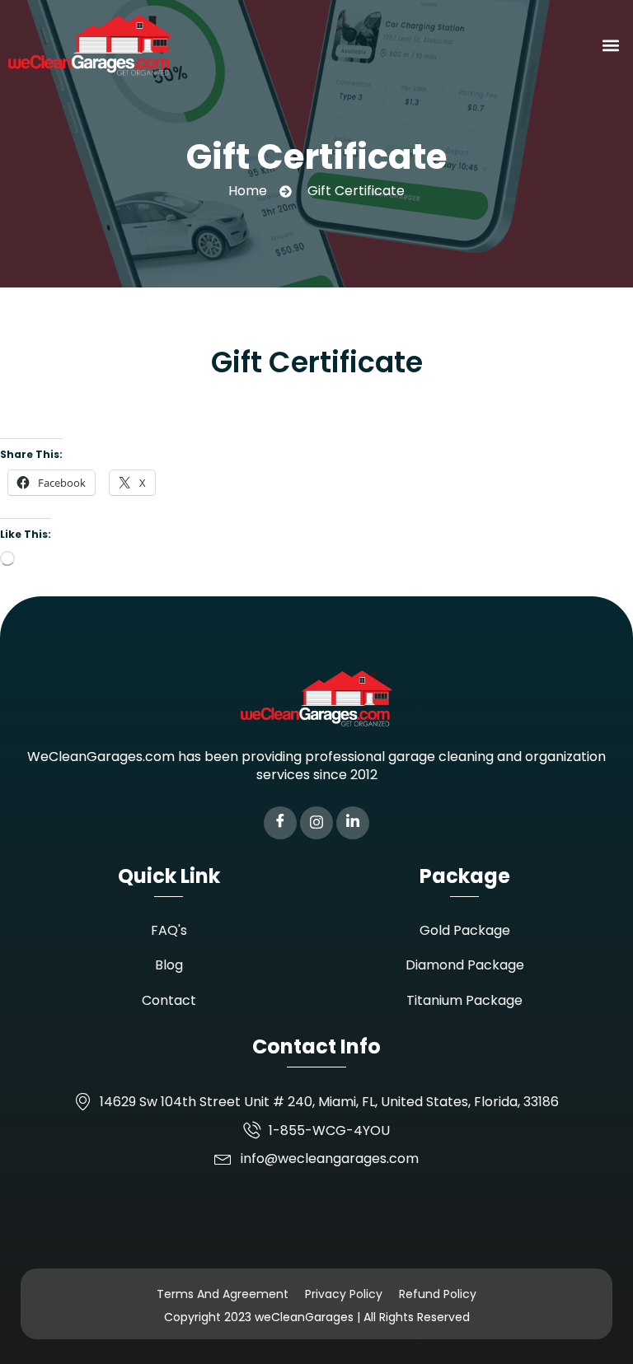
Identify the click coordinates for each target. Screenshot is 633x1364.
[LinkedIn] (352, 822)
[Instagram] (316, 822)
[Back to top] (596, 1327)
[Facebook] (280, 822)
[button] (611, 44)
